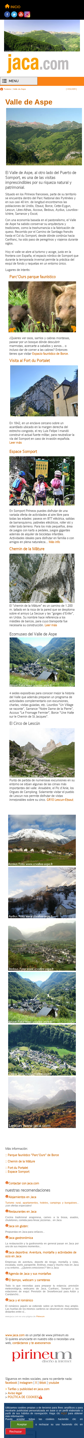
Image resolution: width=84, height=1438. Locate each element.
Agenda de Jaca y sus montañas (30, 1273)
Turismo (7, 89)
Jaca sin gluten (18, 1226)
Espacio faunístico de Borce (50, 353)
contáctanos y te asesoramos (31, 1343)
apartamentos (30, 1202)
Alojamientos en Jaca (22, 1197)
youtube (54, 1382)
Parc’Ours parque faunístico (32, 276)
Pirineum (40, 1316)
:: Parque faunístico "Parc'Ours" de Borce (32, 1155)
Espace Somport (23, 451)
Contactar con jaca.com (24, 1183)
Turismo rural (13, 1202)
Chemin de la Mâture (26, 548)
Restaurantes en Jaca (22, 1211)
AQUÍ (64, 1413)
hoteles (44, 1202)
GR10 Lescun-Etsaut (60, 799)
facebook (11, 1382)
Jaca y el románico (21, 1300)
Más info (54, 542)
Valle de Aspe (19, 89)
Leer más (15, 442)
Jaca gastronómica (21, 1237)
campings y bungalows (63, 1202)
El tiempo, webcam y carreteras (29, 1280)
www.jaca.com (15, 1335)
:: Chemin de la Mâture (20, 1161)
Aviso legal (15, 1393)
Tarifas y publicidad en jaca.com (29, 1389)
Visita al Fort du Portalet (29, 360)
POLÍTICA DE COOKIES (23, 1397)
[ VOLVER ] (71, 89)
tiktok (42, 1382)
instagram (26, 1382)
